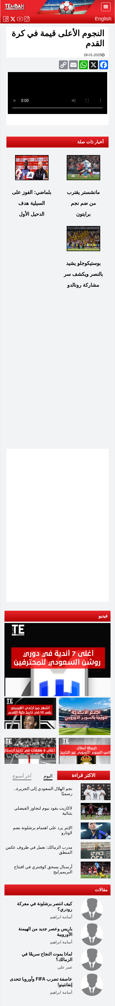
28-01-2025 (93, 55)
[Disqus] (57, 374)
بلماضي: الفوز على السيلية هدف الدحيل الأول (31, 203)
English (103, 19)
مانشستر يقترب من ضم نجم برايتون (83, 203)
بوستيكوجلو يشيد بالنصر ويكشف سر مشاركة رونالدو (83, 274)
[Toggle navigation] (106, 7)
